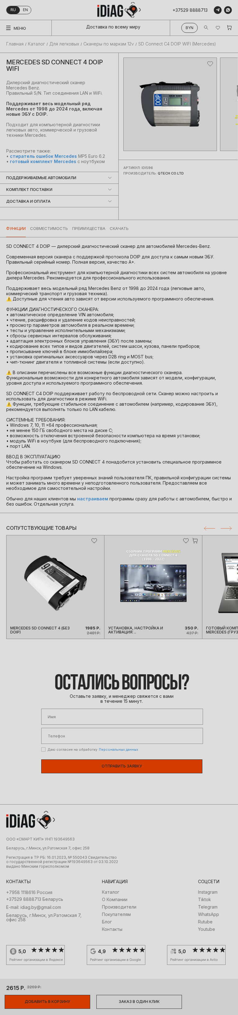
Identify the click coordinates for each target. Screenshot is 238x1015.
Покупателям (116, 914)
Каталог (36, 43)
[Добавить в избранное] (210, 64)
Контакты (112, 929)
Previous (209, 528)
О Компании (114, 899)
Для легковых (64, 43)
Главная (15, 43)
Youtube (206, 929)
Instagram (208, 892)
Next (226, 528)
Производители (119, 907)
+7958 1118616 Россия (29, 892)
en (25, 9)
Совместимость (49, 228)
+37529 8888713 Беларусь (34, 899)
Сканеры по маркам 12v (108, 43)
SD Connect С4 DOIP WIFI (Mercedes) (177, 43)
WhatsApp (208, 914)
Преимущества (88, 228)
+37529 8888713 (190, 10)
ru (13, 9)
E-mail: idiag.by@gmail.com (33, 907)
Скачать (119, 228)
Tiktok (204, 899)
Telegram (208, 907)
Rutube (205, 922)
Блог (107, 922)
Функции (16, 228)
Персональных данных (118, 749)
